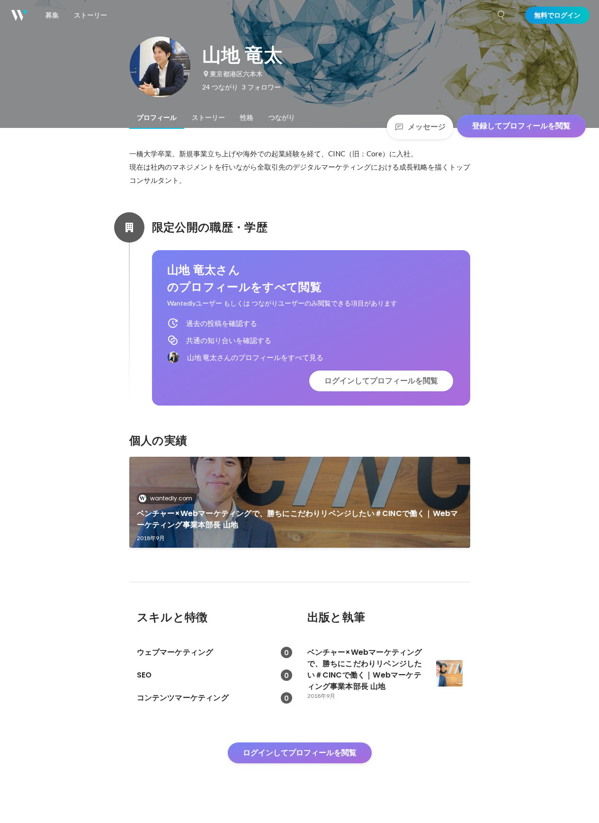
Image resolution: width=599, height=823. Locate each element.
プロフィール (157, 117)
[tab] (156, 117)
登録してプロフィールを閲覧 (521, 125)
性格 (246, 117)
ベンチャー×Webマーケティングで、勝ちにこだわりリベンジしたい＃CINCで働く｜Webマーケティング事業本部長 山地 (297, 519)
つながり (281, 117)
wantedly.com (171, 498)
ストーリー (208, 117)
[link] (299, 502)
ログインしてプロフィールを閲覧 (381, 380)
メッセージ (427, 126)
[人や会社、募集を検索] (501, 15)
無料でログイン (557, 15)
